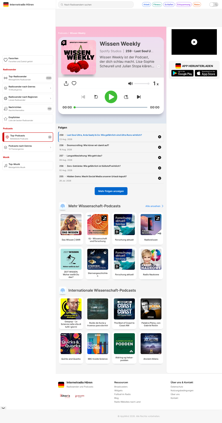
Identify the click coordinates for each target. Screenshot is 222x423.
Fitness (157, 4)
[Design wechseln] (213, 4)
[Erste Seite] (126, 97)
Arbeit (146, 4)
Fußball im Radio (122, 394)
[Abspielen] (111, 97)
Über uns (175, 394)
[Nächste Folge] (138, 97)
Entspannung (183, 4)
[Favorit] (74, 83)
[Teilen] (66, 83)
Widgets (118, 390)
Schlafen (169, 4)
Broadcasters (120, 386)
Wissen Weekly (77, 33)
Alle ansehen (152, 206)
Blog (116, 398)
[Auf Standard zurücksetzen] (96, 97)
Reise (197, 4)
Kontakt (174, 398)
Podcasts (62, 33)
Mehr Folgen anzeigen (111, 191)
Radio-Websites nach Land (127, 401)
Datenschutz (177, 386)
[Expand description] (159, 66)
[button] (130, 83)
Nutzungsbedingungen (182, 390)
